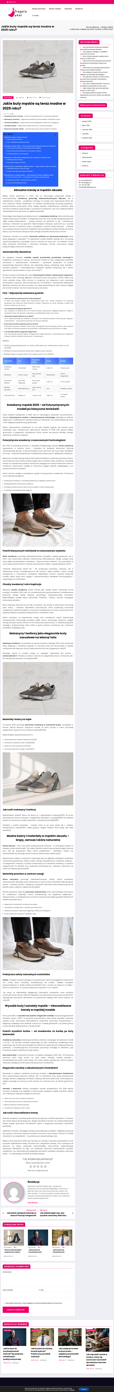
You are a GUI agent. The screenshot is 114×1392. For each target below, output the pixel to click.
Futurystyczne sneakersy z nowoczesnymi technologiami (24, 148)
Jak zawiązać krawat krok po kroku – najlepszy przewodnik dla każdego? (69, 1352)
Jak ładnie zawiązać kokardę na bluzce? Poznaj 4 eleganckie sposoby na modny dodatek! (21, 1214)
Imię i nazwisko (8, 1290)
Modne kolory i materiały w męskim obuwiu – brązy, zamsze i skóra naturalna (30, 166)
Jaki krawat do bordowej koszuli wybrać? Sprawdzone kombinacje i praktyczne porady (37, 1251)
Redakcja (21, 97)
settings (72, 1390)
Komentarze (7, 1272)
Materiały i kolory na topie (15, 159)
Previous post (31, 1210)
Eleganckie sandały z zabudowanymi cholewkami (22, 180)
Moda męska (55, 8)
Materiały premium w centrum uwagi (18, 168)
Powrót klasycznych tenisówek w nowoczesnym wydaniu (24, 151)
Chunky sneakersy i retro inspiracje (18, 154)
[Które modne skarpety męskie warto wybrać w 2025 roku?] (14, 1238)
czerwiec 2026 (87, 130)
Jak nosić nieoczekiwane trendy (17, 183)
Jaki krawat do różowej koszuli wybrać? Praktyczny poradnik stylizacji (60, 1251)
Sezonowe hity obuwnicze (14, 139)
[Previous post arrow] (3, 1213)
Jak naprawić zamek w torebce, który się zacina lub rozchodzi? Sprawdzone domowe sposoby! (94, 79)
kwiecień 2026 (87, 138)
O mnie (35, 15)
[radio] (30, 1167)
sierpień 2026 (86, 121)
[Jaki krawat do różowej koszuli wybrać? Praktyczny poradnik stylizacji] (62, 1238)
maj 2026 (85, 134)
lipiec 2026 (86, 125)
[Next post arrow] (72, 1213)
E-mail (41, 1290)
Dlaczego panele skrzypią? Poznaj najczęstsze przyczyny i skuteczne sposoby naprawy (95, 95)
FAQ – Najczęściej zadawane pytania (18, 142)
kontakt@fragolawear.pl (87, 187)
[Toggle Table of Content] (54, 134)
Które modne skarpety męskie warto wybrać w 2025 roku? (12, 1251)
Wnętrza (79, 8)
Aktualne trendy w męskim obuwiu (16, 137)
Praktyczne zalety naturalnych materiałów (20, 171)
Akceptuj (83, 1389)
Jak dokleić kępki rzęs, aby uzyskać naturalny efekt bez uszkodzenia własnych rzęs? (53, 1214)
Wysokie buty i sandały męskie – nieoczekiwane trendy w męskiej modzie (29, 175)
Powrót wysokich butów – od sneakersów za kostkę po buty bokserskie (28, 177)
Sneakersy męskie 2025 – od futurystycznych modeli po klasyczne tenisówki (30, 146)
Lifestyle (68, 8)
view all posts (33, 1202)
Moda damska (39, 8)
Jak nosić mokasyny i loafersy (16, 162)
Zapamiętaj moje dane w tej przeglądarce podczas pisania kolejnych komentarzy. (33, 1303)
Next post (43, 1210)
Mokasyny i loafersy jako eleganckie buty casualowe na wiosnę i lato (28, 157)
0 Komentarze (45, 97)
